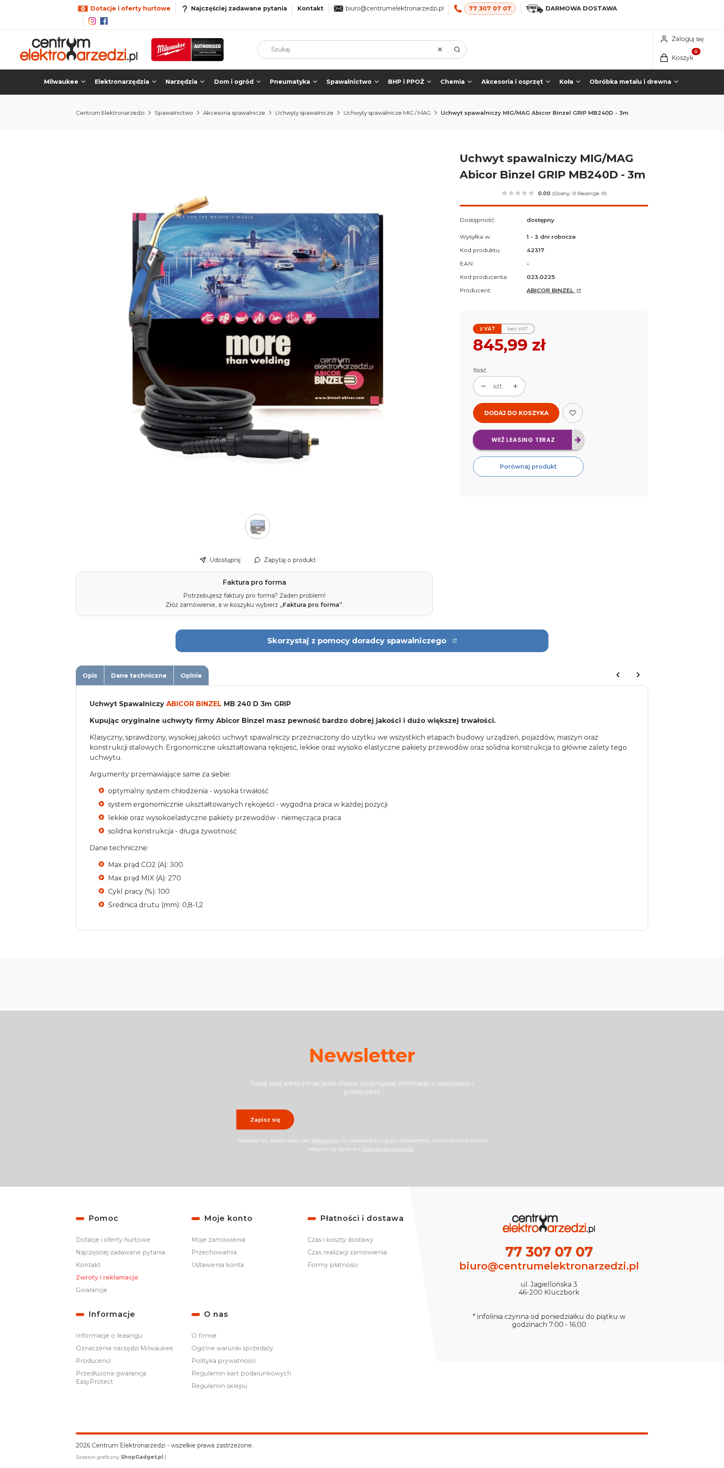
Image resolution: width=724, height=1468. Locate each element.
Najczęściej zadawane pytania (120, 1252)
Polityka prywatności (223, 1361)
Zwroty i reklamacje (107, 1277)
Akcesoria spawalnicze (234, 112)
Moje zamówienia (218, 1240)
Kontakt (310, 8)
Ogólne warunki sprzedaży (232, 1348)
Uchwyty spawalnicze (304, 112)
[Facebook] (104, 21)
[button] (457, 49)
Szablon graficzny (119, 1457)
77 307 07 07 (490, 8)
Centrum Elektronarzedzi (110, 112)
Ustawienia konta (217, 1265)
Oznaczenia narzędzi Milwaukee (124, 1348)
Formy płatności (333, 1265)
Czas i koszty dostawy (340, 1240)
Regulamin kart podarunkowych (241, 1373)
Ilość (479, 370)
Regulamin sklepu (219, 1386)
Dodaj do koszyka (516, 413)
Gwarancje (91, 1290)
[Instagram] (92, 21)
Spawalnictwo (174, 112)
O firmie (204, 1335)
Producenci (93, 1361)
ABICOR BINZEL (551, 290)
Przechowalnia (214, 1252)
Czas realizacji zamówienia (347, 1252)
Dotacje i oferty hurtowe (113, 1240)
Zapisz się (265, 1119)
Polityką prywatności (388, 1149)
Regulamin (325, 1140)
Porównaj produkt (528, 466)
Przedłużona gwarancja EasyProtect (111, 1377)
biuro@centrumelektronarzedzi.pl (395, 8)
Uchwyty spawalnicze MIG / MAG (387, 112)
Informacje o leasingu (109, 1335)
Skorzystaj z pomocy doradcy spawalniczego (356, 640)
